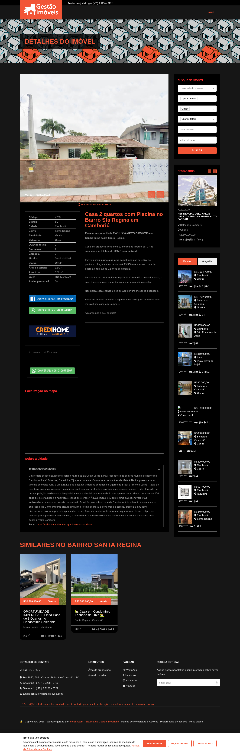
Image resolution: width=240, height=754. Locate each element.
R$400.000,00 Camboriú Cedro (202, 465)
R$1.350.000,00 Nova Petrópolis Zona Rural (196, 411)
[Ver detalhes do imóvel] (197, 190)
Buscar (197, 150)
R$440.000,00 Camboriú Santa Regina (203, 515)
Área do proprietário (99, 669)
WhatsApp (131, 669)
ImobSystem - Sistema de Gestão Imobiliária (94, 721)
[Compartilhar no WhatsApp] (52, 310)
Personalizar (205, 743)
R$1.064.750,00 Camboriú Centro (203, 275)
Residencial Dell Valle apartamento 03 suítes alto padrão (197, 216)
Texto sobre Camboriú (42, 469)
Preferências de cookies (173, 721)
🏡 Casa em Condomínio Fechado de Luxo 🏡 (92, 613)
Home (211, 12)
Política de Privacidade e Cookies (139, 721)
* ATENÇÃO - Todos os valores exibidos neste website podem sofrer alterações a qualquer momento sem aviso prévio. (88, 704)
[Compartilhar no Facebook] (52, 298)
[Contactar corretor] (52, 370)
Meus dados (196, 721)
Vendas (187, 261)
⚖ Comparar (50, 352)
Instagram (131, 680)
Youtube (130, 685)
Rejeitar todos (179, 743)
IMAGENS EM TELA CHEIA (95, 204)
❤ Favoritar (34, 352)
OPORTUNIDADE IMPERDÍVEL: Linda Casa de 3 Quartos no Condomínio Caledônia (41, 617)
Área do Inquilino (97, 675)
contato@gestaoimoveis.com (47, 693)
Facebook (130, 675)
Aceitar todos (154, 743)
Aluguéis (207, 261)
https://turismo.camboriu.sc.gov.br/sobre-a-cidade (64, 524)
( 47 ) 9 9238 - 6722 (47, 682)
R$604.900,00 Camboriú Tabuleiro (202, 490)
